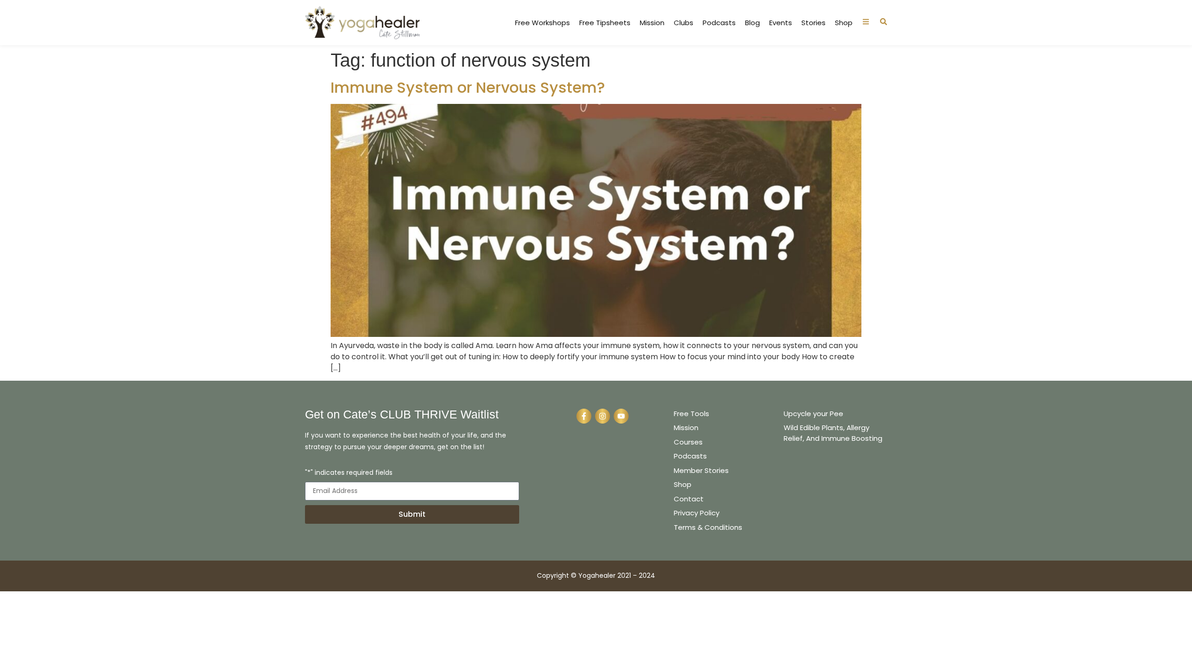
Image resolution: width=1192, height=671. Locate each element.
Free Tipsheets (604, 22)
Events (780, 22)
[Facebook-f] (583, 416)
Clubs (683, 22)
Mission (652, 22)
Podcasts (719, 22)
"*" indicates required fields (349, 473)
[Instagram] (602, 416)
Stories (813, 22)
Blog (752, 22)
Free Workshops (542, 22)
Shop (844, 22)
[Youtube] (621, 416)
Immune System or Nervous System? (468, 87)
